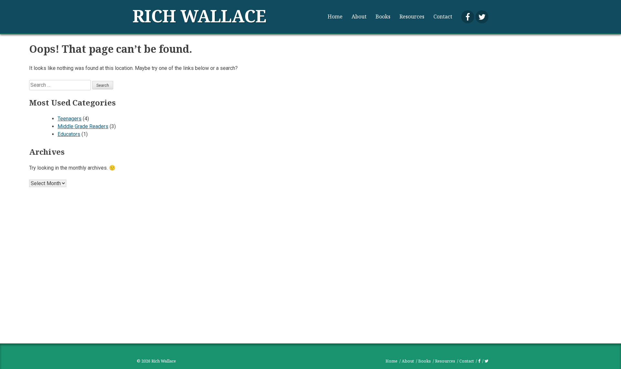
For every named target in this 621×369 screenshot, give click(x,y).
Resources (411, 16)
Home (335, 16)
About (359, 16)
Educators (69, 134)
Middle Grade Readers (83, 126)
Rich (200, 15)
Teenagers (70, 119)
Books (383, 16)
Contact (442, 16)
